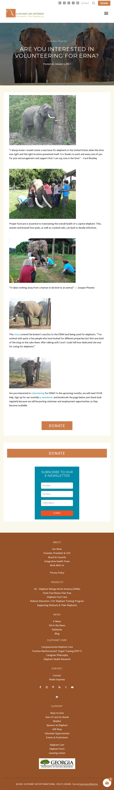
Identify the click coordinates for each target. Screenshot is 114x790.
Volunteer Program (57, 41)
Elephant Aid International (24, 13)
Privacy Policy (57, 572)
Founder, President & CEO (57, 553)
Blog (57, 633)
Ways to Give (57, 713)
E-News (57, 621)
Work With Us (57, 565)
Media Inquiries (57, 679)
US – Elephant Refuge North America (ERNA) (57, 588)
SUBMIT (57, 513)
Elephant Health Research (57, 659)
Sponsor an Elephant (57, 725)
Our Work (57, 549)
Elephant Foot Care (57, 597)
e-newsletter (46, 397)
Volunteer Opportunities (57, 733)
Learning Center (57, 753)
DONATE (57, 425)
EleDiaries (57, 629)
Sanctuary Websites (88, 784)
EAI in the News (57, 625)
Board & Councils (57, 557)
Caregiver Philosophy (57, 655)
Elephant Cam (57, 744)
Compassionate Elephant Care (57, 646)
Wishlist (57, 721)
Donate (104, 3)
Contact (85, 3)
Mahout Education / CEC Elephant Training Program (57, 601)
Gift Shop (57, 729)
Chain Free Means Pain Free (57, 593)
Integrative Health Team (57, 561)
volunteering (37, 393)
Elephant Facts (57, 748)
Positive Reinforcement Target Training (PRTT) (57, 651)
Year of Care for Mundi (57, 717)
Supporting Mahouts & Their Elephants (57, 605)
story (17, 334)
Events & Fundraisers (57, 737)
